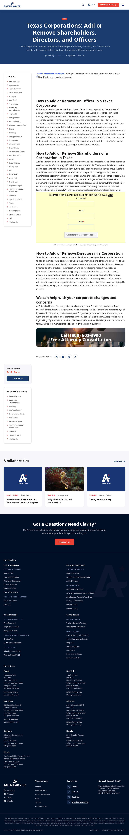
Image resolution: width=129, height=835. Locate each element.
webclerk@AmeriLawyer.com (109, 793)
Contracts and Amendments (77, 639)
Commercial (13, 104)
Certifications (14, 100)
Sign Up (38, 802)
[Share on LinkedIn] (69, 356)
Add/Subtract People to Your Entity (79, 597)
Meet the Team (40, 790)
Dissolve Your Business (75, 589)
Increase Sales (14, 144)
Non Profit (13, 178)
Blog (37, 798)
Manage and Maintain (75, 565)
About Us (38, 786)
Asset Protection (15, 92)
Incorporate (13, 140)
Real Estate (13, 182)
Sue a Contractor (72, 646)
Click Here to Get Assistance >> (81, 234)
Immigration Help (73, 658)
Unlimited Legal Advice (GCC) (77, 635)
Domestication (71, 608)
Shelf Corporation (10, 601)
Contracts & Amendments (14, 109)
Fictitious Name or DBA (18, 125)
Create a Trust (9, 639)
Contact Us (13, 222)
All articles (118, 461)
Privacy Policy (94, 830)
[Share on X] (75, 356)
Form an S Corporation (12, 581)
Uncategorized (14, 210)
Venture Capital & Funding (76, 623)
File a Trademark (10, 623)
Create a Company (11, 565)
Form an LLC (8, 573)
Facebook (10, 794)
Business (12, 96)
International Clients (17, 152)
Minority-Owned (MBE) (12, 651)
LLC (10, 170)
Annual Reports (15, 89)
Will (10, 218)
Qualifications (71, 604)
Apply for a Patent (10, 630)
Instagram (10, 790)
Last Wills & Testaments (12, 643)
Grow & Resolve (72, 615)
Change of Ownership (74, 601)
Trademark (13, 207)
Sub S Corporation (16, 199)
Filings (11, 129)
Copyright (13, 114)
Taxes (11, 203)
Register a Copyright (11, 627)
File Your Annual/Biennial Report (78, 577)
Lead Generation (15, 155)
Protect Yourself (10, 615)
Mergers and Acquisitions (75, 627)
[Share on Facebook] (63, 356)
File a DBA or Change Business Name (80, 593)
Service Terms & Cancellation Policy (113, 830)
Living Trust (13, 167)
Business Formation (42, 794)
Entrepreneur (14, 117)
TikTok (9, 797)
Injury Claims (14, 148)
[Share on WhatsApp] (56, 356)
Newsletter (13, 174)
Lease (11, 159)
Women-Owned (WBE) (12, 655)
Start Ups (12, 195)
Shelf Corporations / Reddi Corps (16, 190)
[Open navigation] (123, 4)
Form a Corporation (11, 577)
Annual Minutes (72, 581)
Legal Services (14, 163)
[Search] (82, 4)
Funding (12, 133)
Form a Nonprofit (10, 585)
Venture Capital (15, 214)
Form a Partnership (11, 592)
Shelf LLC (7, 604)
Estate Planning (15, 121)
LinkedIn (10, 801)
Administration (15, 81)
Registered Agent (15, 186)
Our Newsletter (41, 806)
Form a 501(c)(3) (10, 588)
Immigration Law (15, 136)
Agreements (14, 85)
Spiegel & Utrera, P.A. (76, 55)
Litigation (70, 643)
